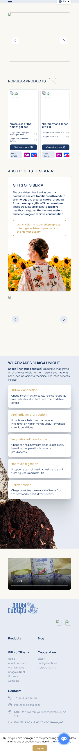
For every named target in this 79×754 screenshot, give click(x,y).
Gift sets (13, 676)
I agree (39, 748)
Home (11, 658)
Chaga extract (16, 672)
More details (14, 154)
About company (17, 663)
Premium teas (16, 667)
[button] (39, 574)
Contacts (13, 680)
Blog (41, 638)
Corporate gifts (47, 667)
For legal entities (47, 663)
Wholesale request (21, 147)
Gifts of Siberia (18, 652)
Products (14, 638)
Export (42, 658)
